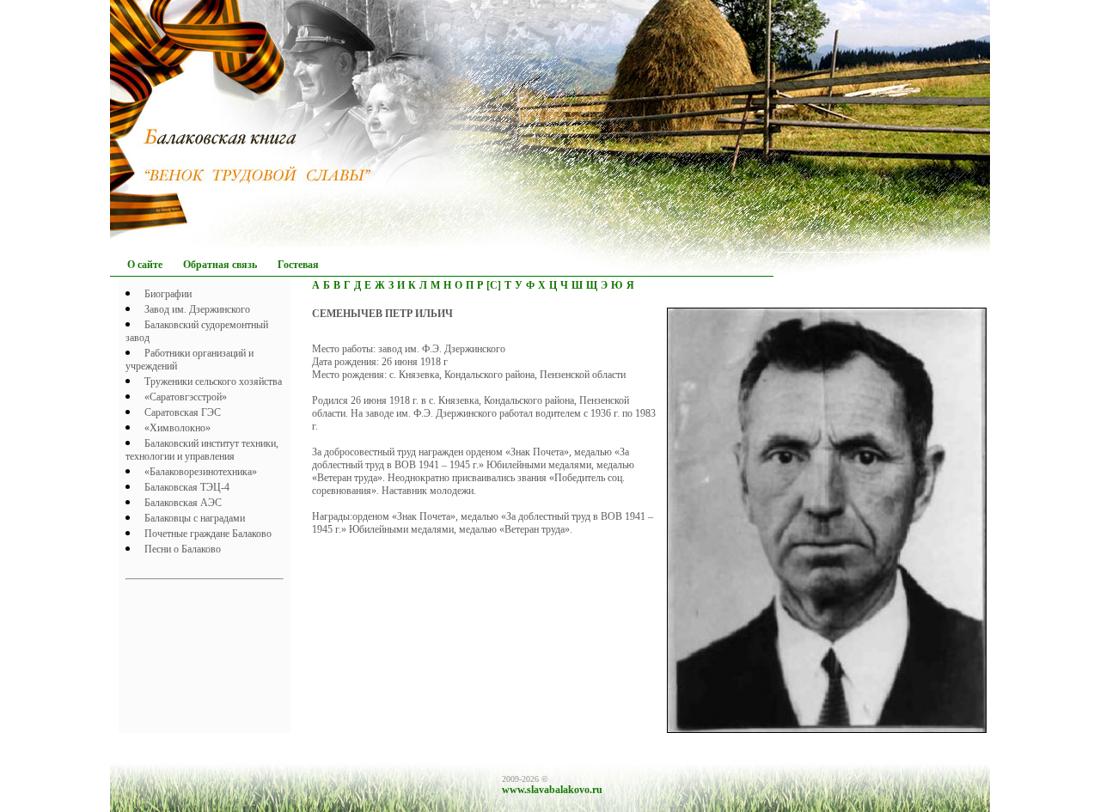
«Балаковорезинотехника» (200, 472)
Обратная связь (220, 265)
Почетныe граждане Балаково (208, 534)
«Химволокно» (177, 428)
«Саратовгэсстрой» (185, 397)
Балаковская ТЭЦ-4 (186, 487)
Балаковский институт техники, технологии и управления (201, 449)
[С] (493, 285)
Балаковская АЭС (183, 503)
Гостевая (298, 265)
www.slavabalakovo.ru (552, 790)
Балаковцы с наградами (194, 518)
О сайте (144, 265)
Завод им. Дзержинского (197, 309)
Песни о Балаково (182, 549)
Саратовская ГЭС (182, 412)
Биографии (168, 294)
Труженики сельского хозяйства (213, 381)
